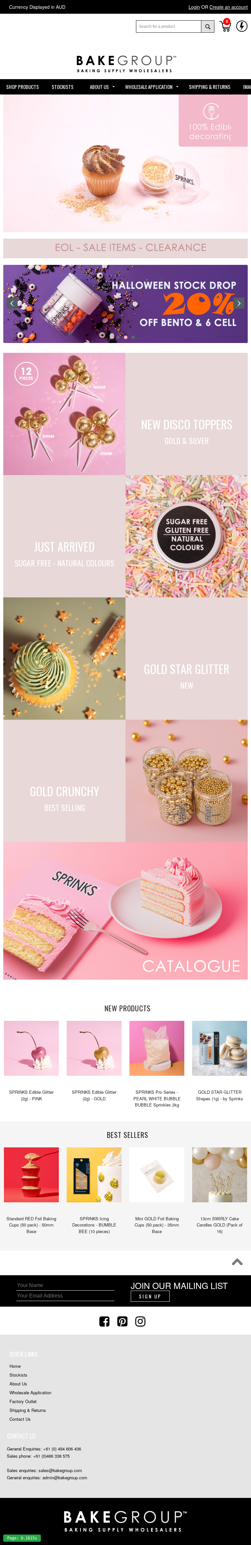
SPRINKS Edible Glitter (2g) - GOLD (94, 1095)
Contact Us (20, 1419)
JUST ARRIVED (64, 545)
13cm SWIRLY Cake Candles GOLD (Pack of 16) (220, 1224)
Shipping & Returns (27, 1410)
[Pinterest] (123, 1321)
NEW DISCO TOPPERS (186, 422)
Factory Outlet (23, 1401)
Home (15, 1366)
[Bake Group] (125, 77)
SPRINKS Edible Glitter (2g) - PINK (31, 1095)
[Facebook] (105, 1321)
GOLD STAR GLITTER (186, 667)
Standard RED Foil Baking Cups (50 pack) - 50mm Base (31, 1224)
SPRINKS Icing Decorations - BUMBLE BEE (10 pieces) (94, 1224)
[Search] (207, 26)
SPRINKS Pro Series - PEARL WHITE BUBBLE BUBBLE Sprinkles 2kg (157, 1098)
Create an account (228, 7)
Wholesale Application (30, 1392)
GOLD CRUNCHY (64, 789)
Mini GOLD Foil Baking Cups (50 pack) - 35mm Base (157, 1224)
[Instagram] (141, 1321)
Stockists (18, 1375)
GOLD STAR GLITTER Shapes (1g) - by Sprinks (219, 1095)
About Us (18, 1384)
